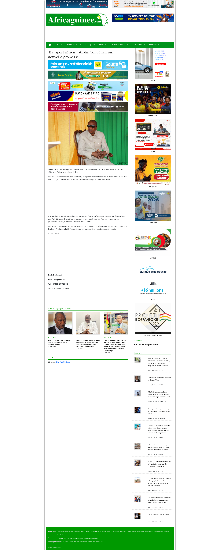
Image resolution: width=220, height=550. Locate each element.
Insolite (151, 531)
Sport (101, 45)
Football (129, 531)
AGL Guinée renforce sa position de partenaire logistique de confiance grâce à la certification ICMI (159, 499)
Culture (134, 531)
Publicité (65, 541)
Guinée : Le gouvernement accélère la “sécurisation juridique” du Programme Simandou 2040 (159, 463)
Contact (71, 541)
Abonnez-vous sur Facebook (75, 538)
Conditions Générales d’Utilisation (83, 541)
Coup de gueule (106, 531)
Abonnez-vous (62, 538)
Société (60, 531)
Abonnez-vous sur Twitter (91, 538)
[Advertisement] (110, 34)
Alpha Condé (59, 362)
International (73, 45)
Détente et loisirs (118, 45)
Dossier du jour (115, 531)
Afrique (88, 531)
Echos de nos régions (74, 531)
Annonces (153, 45)
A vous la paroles (158, 531)
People (147, 531)
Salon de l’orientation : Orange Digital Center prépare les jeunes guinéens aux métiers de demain (158, 447)
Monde (93, 531)
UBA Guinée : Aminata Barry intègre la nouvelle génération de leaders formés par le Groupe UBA (159, 394)
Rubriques (89, 45)
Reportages (123, 531)
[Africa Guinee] (77, 20)
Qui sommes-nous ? (98, 541)
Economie (65, 531)
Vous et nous (137, 45)
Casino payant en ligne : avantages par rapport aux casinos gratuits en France (159, 411)
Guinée (58, 45)
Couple (142, 531)
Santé (138, 531)
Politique (67, 362)
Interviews (98, 531)
